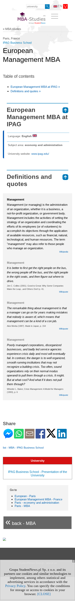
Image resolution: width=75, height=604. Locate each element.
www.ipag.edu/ (40, 153)
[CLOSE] (44, 594)
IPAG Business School (17, 42)
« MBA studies (12, 29)
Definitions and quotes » (26, 91)
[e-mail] (29, 436)
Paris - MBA (22, 506)
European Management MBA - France (38, 499)
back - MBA (20, 522)
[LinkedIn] (62, 436)
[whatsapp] (19, 436)
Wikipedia (63, 252)
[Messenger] (8, 436)
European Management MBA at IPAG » (35, 86)
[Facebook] (40, 436)
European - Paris (25, 496)
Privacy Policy (15, 586)
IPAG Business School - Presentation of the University (37, 473)
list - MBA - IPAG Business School (23, 447)
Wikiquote (63, 292)
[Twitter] (51, 435)
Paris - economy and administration (37, 502)
